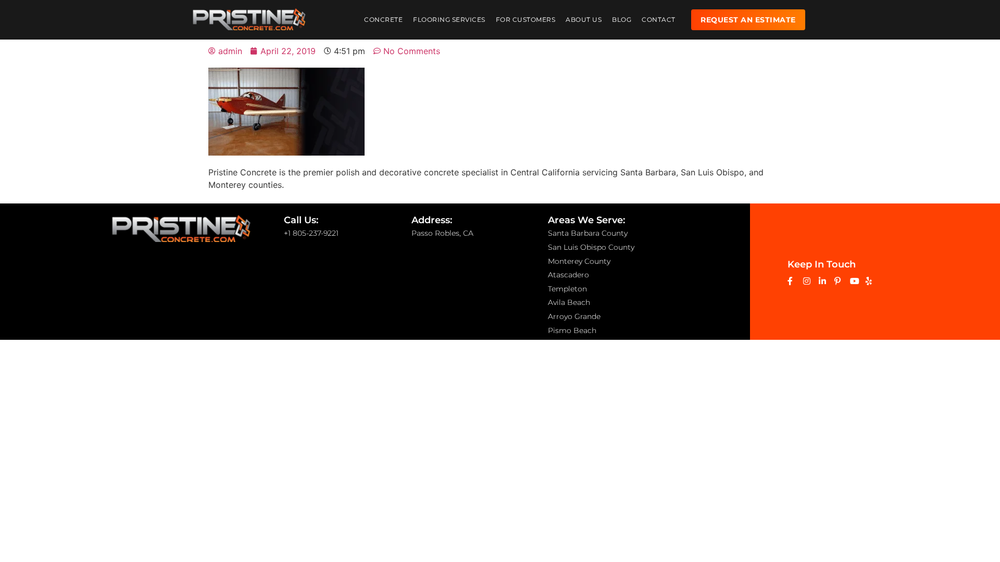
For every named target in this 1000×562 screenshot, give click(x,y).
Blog (621, 19)
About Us (584, 19)
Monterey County (579, 261)
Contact (659, 19)
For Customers (526, 19)
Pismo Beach (572, 330)
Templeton (567, 288)
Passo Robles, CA (442, 233)
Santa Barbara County (588, 233)
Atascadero (568, 274)
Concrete (383, 19)
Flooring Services (449, 19)
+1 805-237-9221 (311, 233)
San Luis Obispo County (591, 247)
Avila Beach (569, 302)
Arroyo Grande (574, 316)
